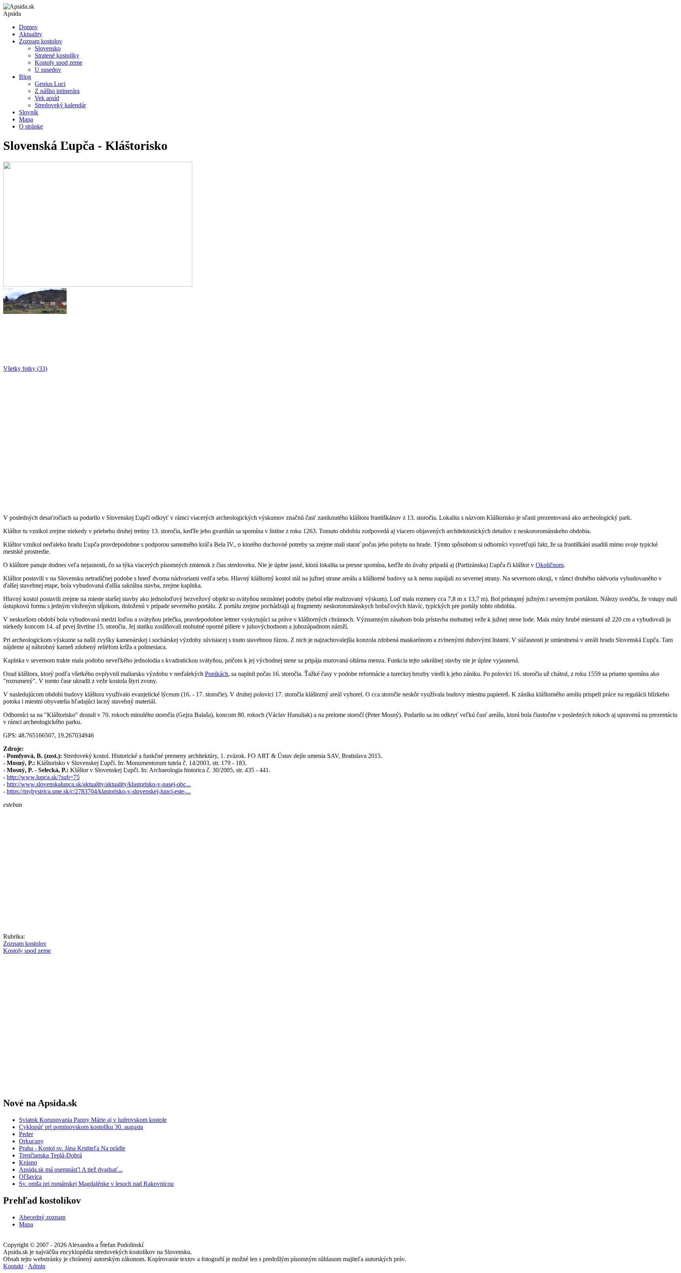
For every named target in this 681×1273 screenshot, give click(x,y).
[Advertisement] (239, 440)
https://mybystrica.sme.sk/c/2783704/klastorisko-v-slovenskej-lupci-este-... (99, 791)
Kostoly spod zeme (58, 62)
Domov (28, 27)
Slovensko (48, 48)
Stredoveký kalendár (60, 105)
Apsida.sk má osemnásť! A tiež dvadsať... (71, 1169)
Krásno (28, 1162)
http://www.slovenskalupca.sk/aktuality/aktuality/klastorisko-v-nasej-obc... (99, 784)
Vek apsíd (47, 98)
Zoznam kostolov (40, 41)
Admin (36, 1266)
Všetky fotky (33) (25, 368)
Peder (26, 1134)
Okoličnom (550, 565)
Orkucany (31, 1141)
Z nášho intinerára (57, 91)
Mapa (26, 119)
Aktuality (30, 34)
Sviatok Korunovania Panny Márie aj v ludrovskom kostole (93, 1119)
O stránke (31, 126)
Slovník (28, 112)
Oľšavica (30, 1176)
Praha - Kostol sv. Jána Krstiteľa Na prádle (72, 1148)
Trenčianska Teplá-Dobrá (50, 1155)
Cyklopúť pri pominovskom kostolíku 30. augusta (81, 1127)
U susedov (48, 69)
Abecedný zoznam (42, 1217)
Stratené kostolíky (57, 55)
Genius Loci (50, 83)
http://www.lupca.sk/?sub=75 (43, 777)
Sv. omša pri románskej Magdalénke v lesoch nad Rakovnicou (96, 1183)
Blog (25, 76)
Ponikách (216, 673)
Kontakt (13, 1266)
